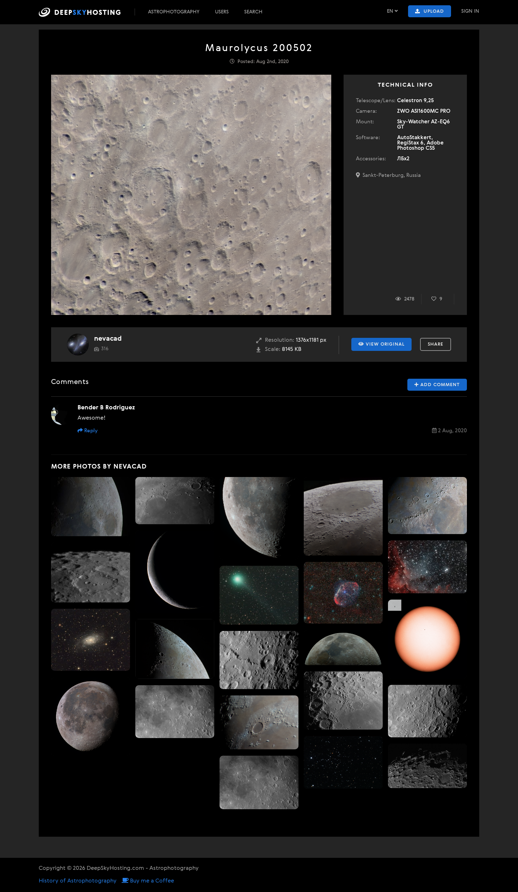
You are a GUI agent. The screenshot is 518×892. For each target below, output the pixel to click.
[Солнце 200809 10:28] (427, 639)
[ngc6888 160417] (343, 593)
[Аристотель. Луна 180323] (174, 649)
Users (222, 12)
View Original (384, 344)
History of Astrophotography (78, 881)
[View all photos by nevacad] (78, 344)
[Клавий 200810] (90, 572)
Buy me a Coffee (151, 881)
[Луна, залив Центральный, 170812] (259, 782)
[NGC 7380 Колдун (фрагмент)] (427, 566)
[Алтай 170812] (427, 711)
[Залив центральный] (174, 711)
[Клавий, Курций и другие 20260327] (427, 766)
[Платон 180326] (259, 722)
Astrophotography (173, 12)
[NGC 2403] (90, 640)
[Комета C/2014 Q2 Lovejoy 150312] (259, 595)
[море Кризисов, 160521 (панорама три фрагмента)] (343, 516)
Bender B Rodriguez (106, 408)
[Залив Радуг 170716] (174, 501)
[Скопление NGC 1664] (343, 762)
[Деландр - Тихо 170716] (343, 700)
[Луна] (259, 518)
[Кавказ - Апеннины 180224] (427, 505)
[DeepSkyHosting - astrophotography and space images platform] (86, 12)
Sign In (470, 11)
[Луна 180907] (174, 572)
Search (253, 12)
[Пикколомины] (259, 660)
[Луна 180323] (90, 506)
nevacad (108, 338)
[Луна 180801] (90, 716)
